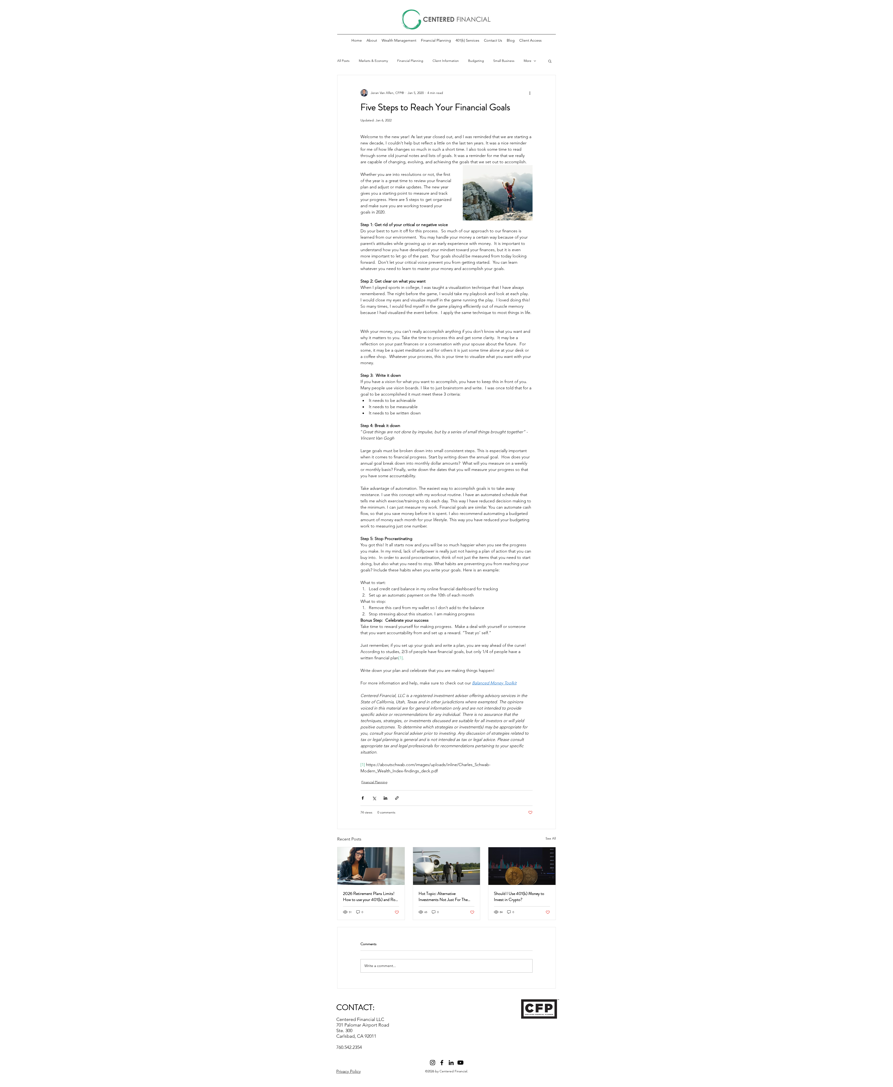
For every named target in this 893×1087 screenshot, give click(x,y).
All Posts (343, 61)
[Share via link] (397, 798)
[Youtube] (460, 1062)
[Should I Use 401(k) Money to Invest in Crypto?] (522, 866)
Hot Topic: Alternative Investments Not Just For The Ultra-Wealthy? (443, 896)
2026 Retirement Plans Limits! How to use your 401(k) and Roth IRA (371, 896)
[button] (530, 40)
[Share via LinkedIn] (385, 798)
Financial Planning (410, 61)
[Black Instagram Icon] (432, 1062)
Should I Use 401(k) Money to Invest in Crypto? (519, 896)
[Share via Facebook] (362, 798)
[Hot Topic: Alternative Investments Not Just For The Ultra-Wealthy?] (446, 866)
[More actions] (530, 93)
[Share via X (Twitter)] (374, 798)
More (527, 61)
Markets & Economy (373, 61)
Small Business (503, 61)
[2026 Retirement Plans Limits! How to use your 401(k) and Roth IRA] (371, 866)
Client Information (446, 61)
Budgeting (476, 61)
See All (551, 838)
